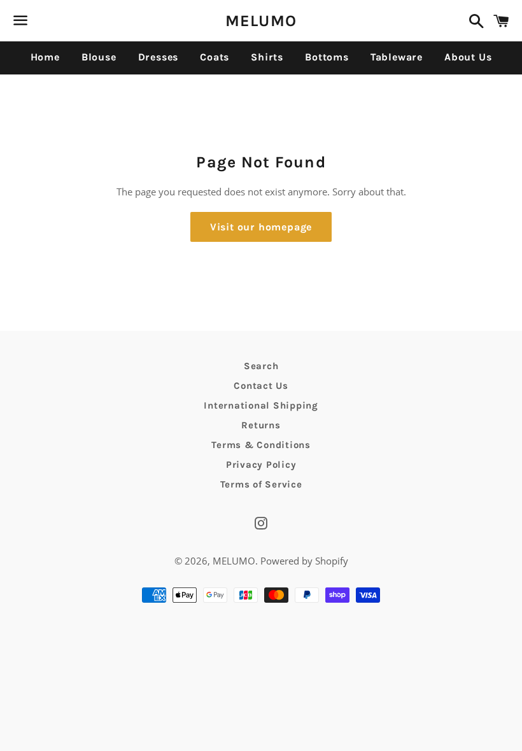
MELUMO (261, 20)
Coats (214, 57)
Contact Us (261, 385)
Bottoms (327, 57)
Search (261, 366)
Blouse (98, 57)
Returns (260, 425)
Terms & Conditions (261, 445)
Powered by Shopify (304, 560)
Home (45, 57)
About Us (467, 57)
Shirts (267, 57)
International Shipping (261, 405)
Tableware (396, 57)
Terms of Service (261, 484)
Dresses (158, 57)
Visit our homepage (261, 227)
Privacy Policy (261, 464)
